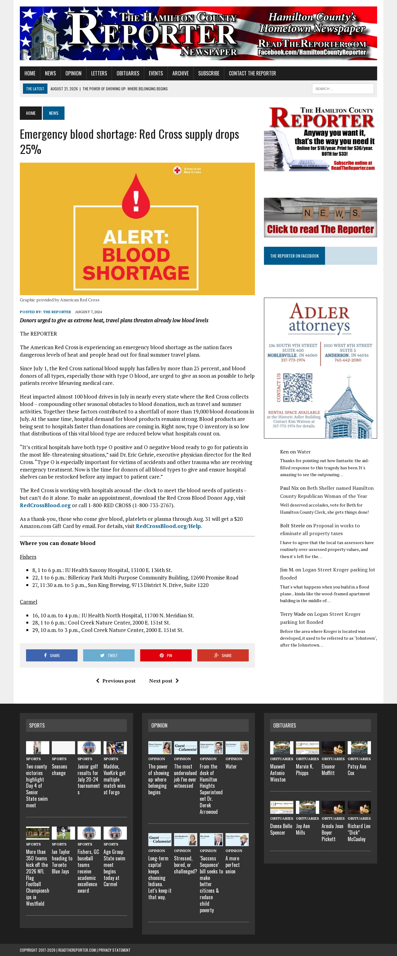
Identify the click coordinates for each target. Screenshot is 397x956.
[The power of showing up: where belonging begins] (160, 750)
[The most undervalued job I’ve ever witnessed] (185, 750)
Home (30, 73)
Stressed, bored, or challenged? (185, 865)
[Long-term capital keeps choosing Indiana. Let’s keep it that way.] (160, 842)
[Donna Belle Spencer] (281, 810)
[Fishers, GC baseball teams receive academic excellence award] (89, 836)
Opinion (73, 73)
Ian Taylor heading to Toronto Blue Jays (62, 861)
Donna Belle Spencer (281, 829)
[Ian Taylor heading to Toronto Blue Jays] (63, 836)
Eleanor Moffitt (328, 770)
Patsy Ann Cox (357, 770)
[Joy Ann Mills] (307, 810)
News (50, 73)
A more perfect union (232, 865)
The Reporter (57, 311)
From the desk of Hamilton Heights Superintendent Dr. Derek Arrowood (211, 789)
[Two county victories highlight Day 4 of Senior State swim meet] (37, 750)
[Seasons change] (63, 750)
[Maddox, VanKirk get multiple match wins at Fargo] (115, 750)
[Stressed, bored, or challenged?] (185, 842)
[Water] (237, 750)
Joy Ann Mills (303, 829)
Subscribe (208, 73)
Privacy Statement (115, 950)
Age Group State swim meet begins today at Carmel (114, 868)
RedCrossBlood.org (45, 505)
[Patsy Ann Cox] (359, 750)
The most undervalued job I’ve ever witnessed (185, 776)
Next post (160, 680)
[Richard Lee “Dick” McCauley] (359, 810)
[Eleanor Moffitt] (333, 750)
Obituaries (128, 73)
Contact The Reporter (252, 73)
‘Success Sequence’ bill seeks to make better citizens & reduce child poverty (211, 884)
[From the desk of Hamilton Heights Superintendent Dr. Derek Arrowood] (211, 750)
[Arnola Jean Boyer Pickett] (333, 810)
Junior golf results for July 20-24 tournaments (89, 779)
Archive (180, 73)
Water (304, 451)
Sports (37, 725)
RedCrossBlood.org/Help (168, 526)
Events (156, 73)
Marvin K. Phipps (304, 770)
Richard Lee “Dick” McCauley (359, 832)
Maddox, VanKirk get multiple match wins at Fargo (115, 779)
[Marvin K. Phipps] (307, 750)
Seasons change (59, 770)
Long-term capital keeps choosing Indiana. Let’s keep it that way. (160, 878)
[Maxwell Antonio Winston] (281, 750)
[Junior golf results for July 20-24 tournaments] (89, 750)
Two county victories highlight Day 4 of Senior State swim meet (37, 786)
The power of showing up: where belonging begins (158, 779)
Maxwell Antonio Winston (278, 773)
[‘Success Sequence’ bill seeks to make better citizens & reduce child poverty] (211, 842)
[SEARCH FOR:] (343, 88)
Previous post (119, 680)
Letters (99, 73)
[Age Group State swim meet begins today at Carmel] (115, 836)
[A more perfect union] (237, 842)
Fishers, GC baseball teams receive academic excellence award (88, 871)
